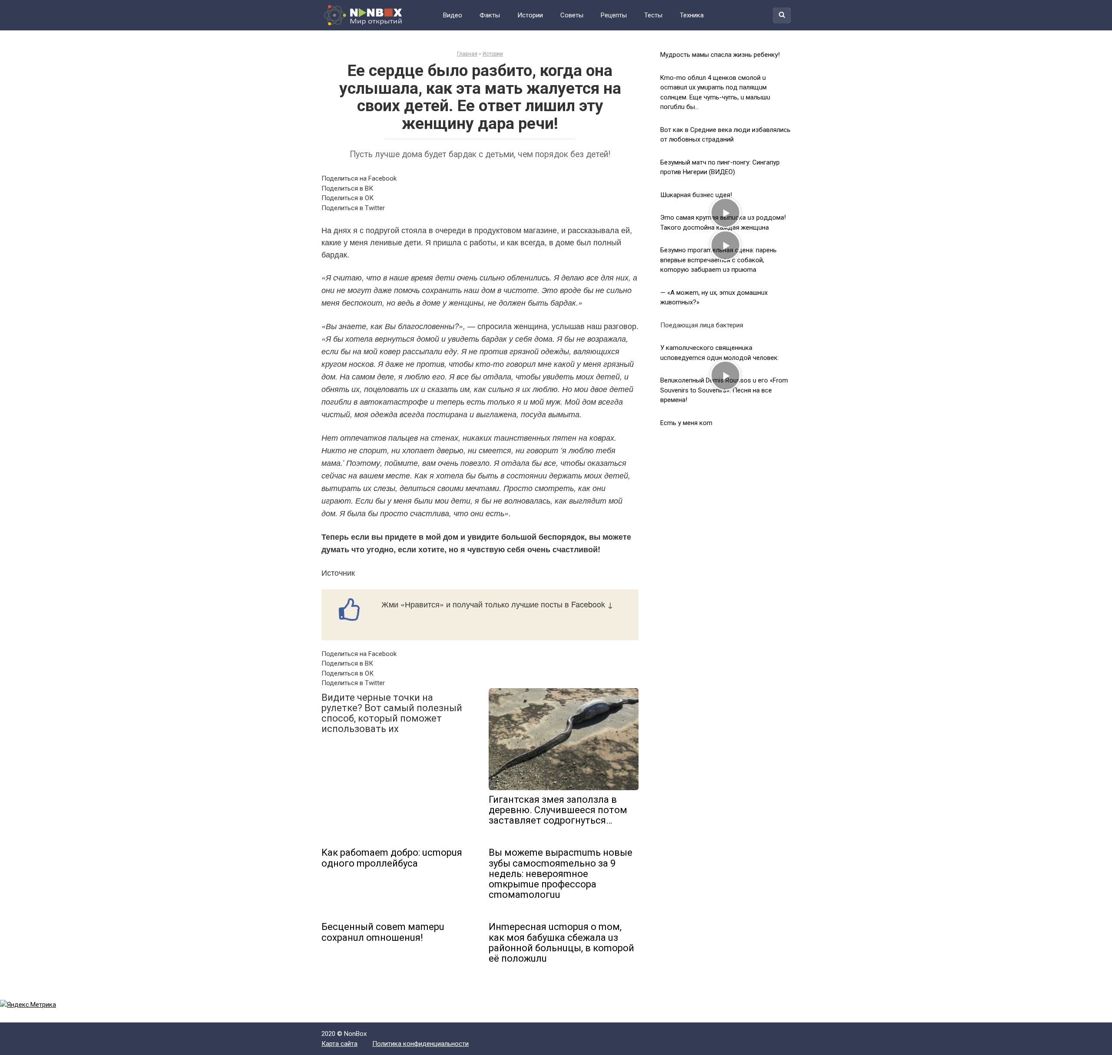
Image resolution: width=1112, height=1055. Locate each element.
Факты (490, 15)
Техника (692, 15)
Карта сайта (339, 1044)
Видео (452, 15)
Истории (530, 15)
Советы (571, 15)
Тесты (653, 15)
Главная (467, 54)
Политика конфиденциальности (420, 1044)
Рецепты (614, 15)
